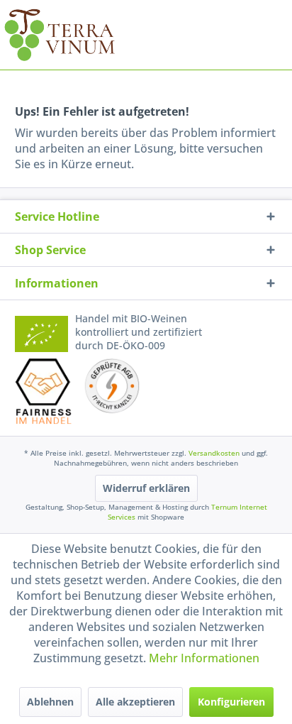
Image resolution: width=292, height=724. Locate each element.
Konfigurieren (231, 701)
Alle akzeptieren (135, 701)
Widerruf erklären (146, 488)
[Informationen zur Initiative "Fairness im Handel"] (43, 391)
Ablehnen (50, 701)
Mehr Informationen (204, 658)
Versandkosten (214, 453)
